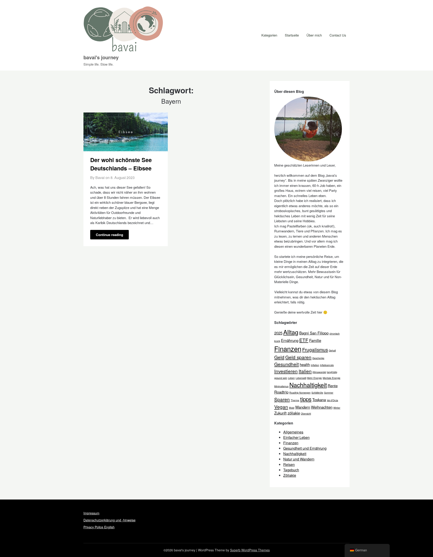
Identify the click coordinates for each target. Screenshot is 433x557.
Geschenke (318, 358)
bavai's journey (101, 57)
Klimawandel (319, 372)
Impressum (91, 513)
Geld (279, 357)
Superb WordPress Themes (250, 550)
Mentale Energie (331, 378)
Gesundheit (286, 364)
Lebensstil (301, 378)
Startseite (292, 35)
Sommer (328, 392)
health (305, 364)
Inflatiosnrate (327, 365)
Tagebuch (291, 469)
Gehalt (332, 350)
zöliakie (294, 413)
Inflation (315, 365)
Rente (333, 385)
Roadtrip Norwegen (300, 392)
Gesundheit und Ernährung (305, 448)
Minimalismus (281, 386)
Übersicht (306, 413)
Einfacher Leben (296, 437)
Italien (305, 371)
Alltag (290, 332)
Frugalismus (315, 349)
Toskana (319, 399)
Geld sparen (298, 357)
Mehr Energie (314, 378)
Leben (291, 378)
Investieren (286, 371)
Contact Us (337, 35)
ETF (303, 340)
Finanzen (287, 348)
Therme (295, 400)
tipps (305, 399)
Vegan (281, 406)
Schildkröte (317, 392)
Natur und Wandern (298, 459)
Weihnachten (321, 407)
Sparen (282, 399)
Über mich (314, 35)
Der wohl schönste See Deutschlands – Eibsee (121, 164)
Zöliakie (289, 475)
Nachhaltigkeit (308, 384)
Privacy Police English (99, 527)
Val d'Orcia (332, 400)
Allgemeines (293, 432)
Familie (315, 340)
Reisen (289, 464)
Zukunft (280, 413)
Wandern (302, 407)
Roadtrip (281, 392)
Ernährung (289, 340)
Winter (336, 407)
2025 (278, 333)
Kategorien (269, 35)
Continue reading (109, 234)
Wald (291, 407)
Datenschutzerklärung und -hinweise (109, 520)
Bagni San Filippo (314, 333)
